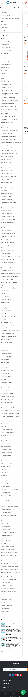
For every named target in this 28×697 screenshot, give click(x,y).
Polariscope (4, 293)
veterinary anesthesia (6, 486)
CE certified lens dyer (6, 265)
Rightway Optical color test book (9, 424)
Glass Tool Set (5, 16)
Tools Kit (4, 27)
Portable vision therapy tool (7, 103)
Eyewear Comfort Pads (6, 182)
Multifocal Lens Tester (6, 196)
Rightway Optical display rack (8, 156)
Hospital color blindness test (8, 216)
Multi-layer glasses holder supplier (9, 148)
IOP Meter (3, 602)
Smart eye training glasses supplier (9, 566)
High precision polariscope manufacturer (11, 541)
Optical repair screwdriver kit (8, 116)
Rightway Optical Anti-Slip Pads (8, 176)
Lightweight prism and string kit (8, 438)
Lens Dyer (3, 313)
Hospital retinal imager (6, 585)
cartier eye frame (5, 498)
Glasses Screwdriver (6, 42)
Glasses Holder (4, 248)
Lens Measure (4, 348)
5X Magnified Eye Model (7, 399)
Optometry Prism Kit (6, 87)
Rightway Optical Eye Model (7, 408)
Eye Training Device (5, 373)
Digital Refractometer (6, 449)
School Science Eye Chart (7, 402)
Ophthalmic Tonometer (6, 605)
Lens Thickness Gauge (6, 342)
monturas (3, 504)
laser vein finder (5, 484)
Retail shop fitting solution (7, 242)
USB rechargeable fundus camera (9, 591)
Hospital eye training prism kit (8, 98)
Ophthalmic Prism (5, 79)
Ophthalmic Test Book (6, 478)
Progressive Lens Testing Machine (9, 202)
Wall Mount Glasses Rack (7, 376)
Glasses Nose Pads (5, 168)
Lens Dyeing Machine (6, 308)
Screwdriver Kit (4, 53)
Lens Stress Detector (6, 291)
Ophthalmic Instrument (6, 353)
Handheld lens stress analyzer (8, 535)
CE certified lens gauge (6, 133)
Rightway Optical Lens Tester (8, 208)
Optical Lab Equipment (6, 213)
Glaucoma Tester (5, 608)
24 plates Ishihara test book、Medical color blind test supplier (10, 417)
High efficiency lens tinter (7, 285)
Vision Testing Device (6, 455)
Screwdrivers (5, 24)
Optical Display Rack (6, 253)
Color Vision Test (5, 469)
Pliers (3, 21)
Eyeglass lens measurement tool (8, 336)
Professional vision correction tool (9, 521)
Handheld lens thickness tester (8, 136)
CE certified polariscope (6, 529)
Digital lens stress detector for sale (9, 538)
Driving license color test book (8, 421)
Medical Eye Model (5, 391)
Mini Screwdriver (5, 44)
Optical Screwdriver (5, 47)
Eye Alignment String (6, 84)
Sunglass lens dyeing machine (8, 259)
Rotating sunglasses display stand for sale (11, 142)
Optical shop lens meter (6, 128)
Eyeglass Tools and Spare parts (19, 8)
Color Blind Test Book (6, 472)
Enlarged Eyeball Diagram (7, 393)
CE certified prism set (6, 435)
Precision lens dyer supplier (7, 279)
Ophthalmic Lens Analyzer (7, 199)
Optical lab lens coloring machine (9, 282)
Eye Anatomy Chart (5, 388)
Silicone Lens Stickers (6, 162)
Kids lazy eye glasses (6, 509)
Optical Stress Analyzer (6, 299)
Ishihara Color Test (5, 466)
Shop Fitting (4, 379)
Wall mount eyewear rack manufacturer (10, 145)
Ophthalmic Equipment (6, 452)
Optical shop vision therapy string (9, 432)
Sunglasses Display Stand (7, 251)
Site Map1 (19, 696)
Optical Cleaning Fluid (6, 64)
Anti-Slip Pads (5, 30)
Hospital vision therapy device (8, 512)
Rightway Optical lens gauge (8, 339)
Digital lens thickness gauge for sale (9, 325)
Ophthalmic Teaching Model (7, 396)
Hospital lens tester (5, 526)
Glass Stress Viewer (5, 302)
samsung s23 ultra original (7, 501)
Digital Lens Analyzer (6, 211)
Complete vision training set (7, 441)
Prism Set (3, 73)
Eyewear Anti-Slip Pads (6, 165)
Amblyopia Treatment (6, 368)
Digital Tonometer (5, 611)
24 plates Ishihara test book (7, 577)
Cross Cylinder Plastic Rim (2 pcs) (10, 18)
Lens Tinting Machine (6, 311)
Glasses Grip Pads (5, 179)
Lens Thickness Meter (6, 345)
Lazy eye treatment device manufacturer (10, 558)
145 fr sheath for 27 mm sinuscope (9, 489)
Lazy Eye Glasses (5, 362)
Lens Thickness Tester (6, 356)
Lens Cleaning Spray (6, 62)
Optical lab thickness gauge (7, 333)
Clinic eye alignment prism (7, 429)
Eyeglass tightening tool (7, 122)
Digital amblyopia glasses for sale (9, 555)
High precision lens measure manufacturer (11, 328)
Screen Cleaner (4, 70)
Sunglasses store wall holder (8, 233)
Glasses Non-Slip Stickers (7, 185)
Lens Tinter (3, 319)
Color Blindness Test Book (7, 464)
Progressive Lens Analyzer (7, 188)
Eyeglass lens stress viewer (7, 549)
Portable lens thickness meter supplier (10, 331)
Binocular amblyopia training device (9, 564)
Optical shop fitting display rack (8, 151)
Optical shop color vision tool (8, 219)
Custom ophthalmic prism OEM (8, 106)
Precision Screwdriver (6, 50)
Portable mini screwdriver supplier (9, 119)
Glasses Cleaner (5, 67)
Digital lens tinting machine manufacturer (11, 276)
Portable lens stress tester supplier (9, 544)
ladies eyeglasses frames (7, 481)
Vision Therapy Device (6, 365)
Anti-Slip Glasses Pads (6, 159)
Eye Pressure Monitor (6, 600)
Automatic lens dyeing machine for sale (10, 273)
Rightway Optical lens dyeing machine (10, 288)
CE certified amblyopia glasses (8, 515)
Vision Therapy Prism (6, 82)
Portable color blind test (6, 228)
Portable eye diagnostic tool (7, 594)
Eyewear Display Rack (6, 245)
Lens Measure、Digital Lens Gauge (9, 444)
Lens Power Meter (5, 205)
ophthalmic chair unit (6, 495)
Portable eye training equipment (8, 518)
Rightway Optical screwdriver (8, 125)
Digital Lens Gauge (5, 351)
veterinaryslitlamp (5, 492)
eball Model (3, 426)
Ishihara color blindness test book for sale (11, 411)
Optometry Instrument (6, 461)
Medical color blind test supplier (8, 580)
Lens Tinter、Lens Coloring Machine (9, 506)
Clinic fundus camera (6, 582)
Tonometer (3, 597)
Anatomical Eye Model (6, 382)
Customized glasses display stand (9, 153)
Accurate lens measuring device (8, 139)
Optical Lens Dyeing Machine (8, 316)
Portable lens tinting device (7, 271)
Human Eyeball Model (6, 385)
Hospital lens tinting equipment (8, 262)
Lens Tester (4, 191)
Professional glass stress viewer (8, 532)
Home (8, 8)
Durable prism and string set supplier (10, 100)
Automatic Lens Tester (6, 193)
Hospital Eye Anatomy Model (8, 405)
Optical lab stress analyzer (7, 546)
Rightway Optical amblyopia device (9, 569)
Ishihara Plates (4, 475)
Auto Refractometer (6, 446)
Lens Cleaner (4, 59)
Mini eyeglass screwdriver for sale (9, 109)
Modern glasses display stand (8, 236)
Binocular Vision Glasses (7, 371)
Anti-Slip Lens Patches (6, 171)
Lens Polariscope (5, 305)
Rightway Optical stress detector (9, 552)
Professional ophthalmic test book (9, 225)
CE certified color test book (7, 222)
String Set (3, 76)
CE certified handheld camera (8, 588)
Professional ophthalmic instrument (9, 131)
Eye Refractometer (5, 458)
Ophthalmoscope (5, 614)
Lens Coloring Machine (6, 322)
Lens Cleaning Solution (6, 56)
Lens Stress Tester (5, 296)
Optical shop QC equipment (7, 524)
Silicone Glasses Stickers (7, 173)
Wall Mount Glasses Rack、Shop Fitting (10, 256)
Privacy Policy (13, 696)
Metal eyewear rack (5, 239)
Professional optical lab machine (9, 268)
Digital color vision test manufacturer (10, 413)
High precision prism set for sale (8, 90)
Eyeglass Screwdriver (6, 39)
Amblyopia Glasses (5, 359)
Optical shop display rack (7, 231)
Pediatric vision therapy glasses (8, 561)
